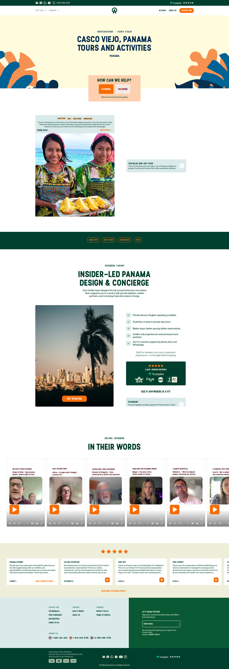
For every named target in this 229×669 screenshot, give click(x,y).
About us (173, 10)
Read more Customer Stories (113, 591)
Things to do (54, 622)
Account (162, 10)
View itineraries (55, 615)
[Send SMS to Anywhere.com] (40, 2)
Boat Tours (108, 240)
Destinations (54, 619)
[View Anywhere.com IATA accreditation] (139, 379)
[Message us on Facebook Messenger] (49, 3)
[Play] (14, 509)
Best (138, 240)
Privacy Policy (154, 635)
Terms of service (103, 615)
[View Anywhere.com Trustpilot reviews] (182, 3)
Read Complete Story (44, 581)
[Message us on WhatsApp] (45, 2)
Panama (115, 56)
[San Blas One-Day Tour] (182, 165)
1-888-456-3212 (63, 3)
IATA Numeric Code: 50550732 (60, 652)
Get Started (74, 398)
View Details (105, 130)
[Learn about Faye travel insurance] (150, 380)
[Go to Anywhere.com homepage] (114, 10)
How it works (78, 611)
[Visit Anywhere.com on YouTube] (121, 657)
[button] (10, 523)
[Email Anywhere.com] (36, 2)
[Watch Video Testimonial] (107, 579)
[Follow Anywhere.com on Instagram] (125, 656)
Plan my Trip (186, 10)
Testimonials (54, 611)
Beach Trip (93, 240)
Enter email (148, 624)
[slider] (8, 519)
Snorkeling (125, 240)
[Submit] (177, 624)
